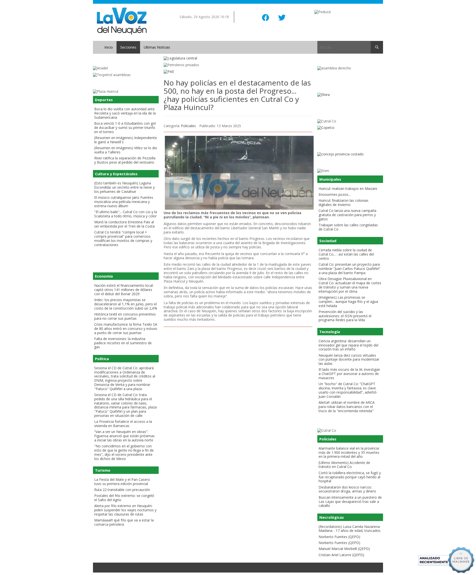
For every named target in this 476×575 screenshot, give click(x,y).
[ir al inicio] (122, 20)
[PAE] (238, 72)
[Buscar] (377, 47)
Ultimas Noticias (157, 47)
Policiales (188, 125)
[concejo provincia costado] (350, 154)
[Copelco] (350, 128)
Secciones (128, 47)
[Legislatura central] (238, 58)
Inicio (108, 47)
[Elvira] (350, 95)
